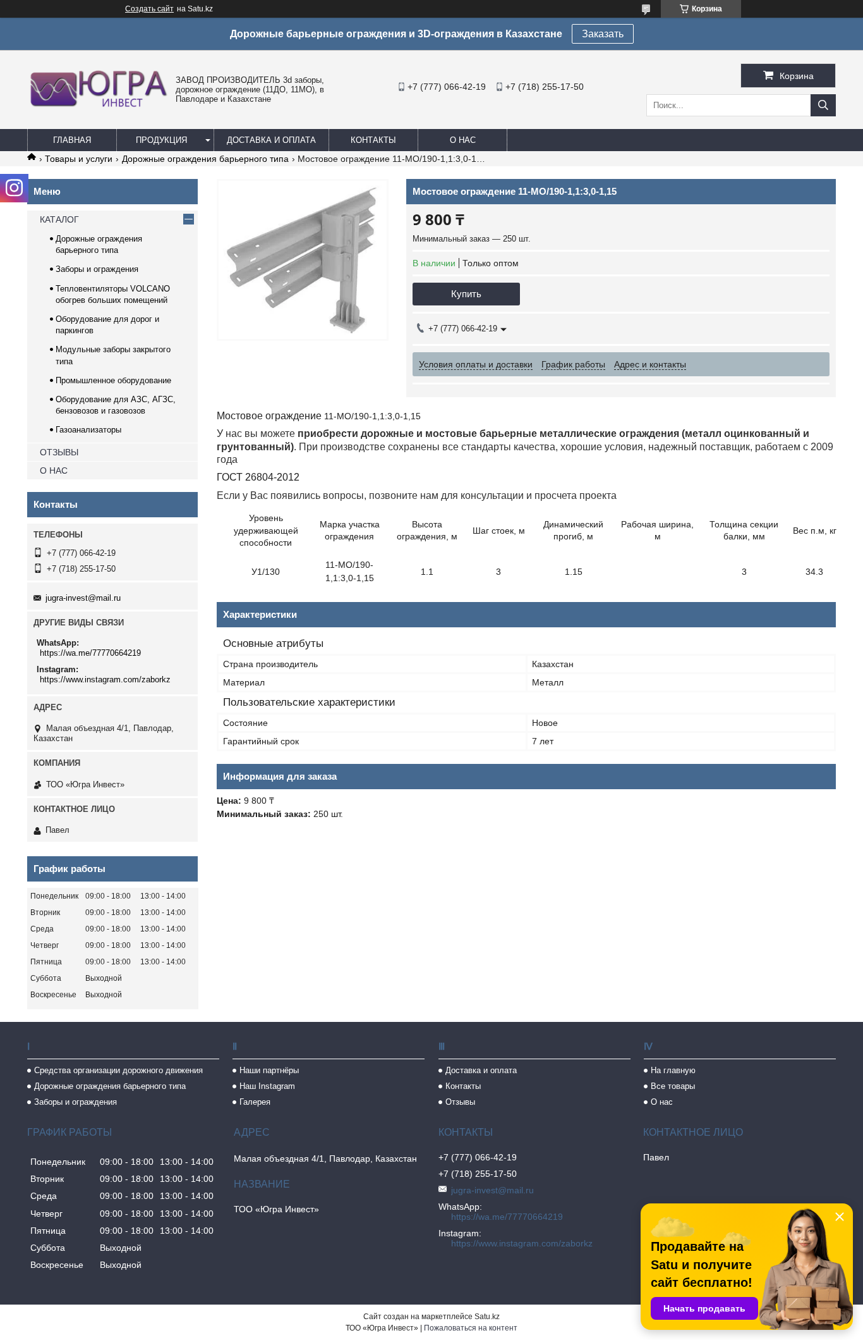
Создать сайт (149, 8)
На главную (673, 1070)
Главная (72, 140)
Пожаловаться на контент (470, 1328)
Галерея (254, 1102)
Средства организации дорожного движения (118, 1070)
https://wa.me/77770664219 (90, 653)
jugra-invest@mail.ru (83, 598)
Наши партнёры (269, 1070)
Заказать (603, 33)
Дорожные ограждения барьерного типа (205, 159)
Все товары (673, 1086)
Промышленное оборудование (113, 380)
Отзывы (460, 1102)
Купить (466, 293)
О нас (463, 140)
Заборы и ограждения (97, 269)
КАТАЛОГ (59, 219)
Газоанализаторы (88, 429)
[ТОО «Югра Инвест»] (98, 107)
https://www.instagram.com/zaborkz (105, 679)
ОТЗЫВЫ (59, 452)
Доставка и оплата (271, 140)
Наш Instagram (267, 1086)
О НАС (54, 470)
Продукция (161, 140)
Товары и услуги (78, 159)
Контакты (373, 140)
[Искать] (823, 105)
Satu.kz (487, 1316)
